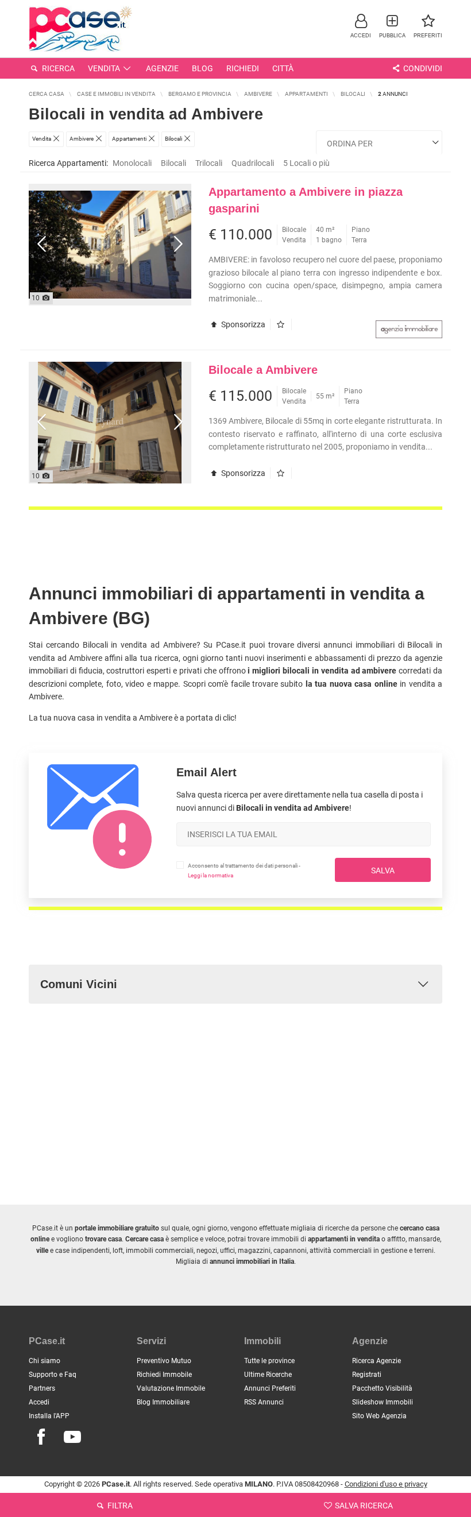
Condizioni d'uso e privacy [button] (386, 1484)
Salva (383, 870)
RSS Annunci (264, 1402)
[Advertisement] (235, 535)
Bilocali (173, 163)
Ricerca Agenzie (376, 1361)
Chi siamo (44, 1361)
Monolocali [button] (132, 163)
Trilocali (208, 163)
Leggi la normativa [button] (210, 875)
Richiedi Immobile (164, 1375)
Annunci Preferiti (270, 1388)
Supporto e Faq (52, 1375)
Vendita (104, 68)
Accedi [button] (39, 1402)
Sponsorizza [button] (242, 324)
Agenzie (162, 68)
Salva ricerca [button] (363, 1505)
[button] (360, 25)
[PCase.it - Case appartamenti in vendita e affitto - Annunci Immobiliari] (80, 27)
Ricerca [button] (57, 68)
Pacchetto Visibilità (382, 1388)
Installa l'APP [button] (49, 1416)
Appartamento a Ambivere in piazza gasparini (306, 200)
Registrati (366, 1375)
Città (283, 68)
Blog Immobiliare (163, 1402)
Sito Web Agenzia (379, 1416)
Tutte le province (269, 1361)
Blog (202, 68)
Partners (42, 1388)
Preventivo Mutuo (164, 1361)
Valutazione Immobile (171, 1388)
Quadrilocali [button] (252, 163)
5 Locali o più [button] (306, 163)
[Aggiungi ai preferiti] (283, 324)
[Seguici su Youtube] (72, 1437)
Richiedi (242, 68)
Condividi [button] (421, 68)
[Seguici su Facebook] (41, 1437)
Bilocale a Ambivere (263, 369)
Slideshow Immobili (382, 1402)
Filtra (119, 1505)
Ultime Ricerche (268, 1375)
